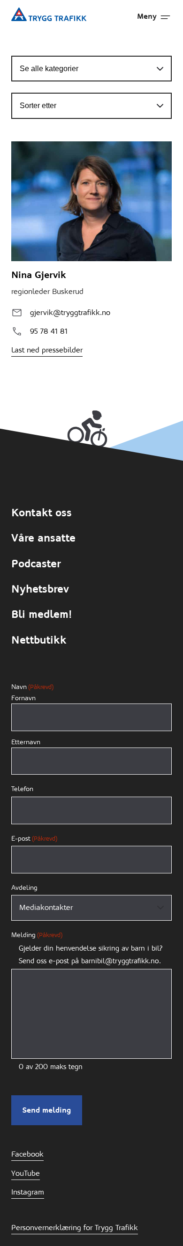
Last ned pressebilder (47, 349)
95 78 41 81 (49, 331)
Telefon (22, 788)
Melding (36, 934)
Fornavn (23, 698)
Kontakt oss (41, 512)
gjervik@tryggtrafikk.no (70, 312)
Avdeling (24, 887)
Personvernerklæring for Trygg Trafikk (74, 1227)
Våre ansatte (43, 538)
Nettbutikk (39, 640)
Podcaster (36, 563)
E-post (34, 838)
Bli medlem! (41, 614)
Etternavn (25, 742)
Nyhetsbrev (40, 589)
